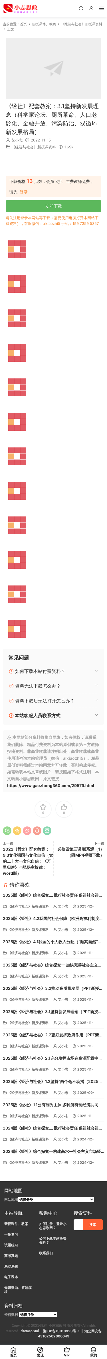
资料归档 (11, 1314)
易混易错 (11, 1266)
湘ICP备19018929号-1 (61, 1331)
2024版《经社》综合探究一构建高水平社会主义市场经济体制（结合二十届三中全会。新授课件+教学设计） (52, 1152)
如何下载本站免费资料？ (52, 1240)
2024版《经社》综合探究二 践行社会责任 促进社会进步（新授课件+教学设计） (53, 1129)
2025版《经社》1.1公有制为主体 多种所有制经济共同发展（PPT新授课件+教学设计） (52, 1105)
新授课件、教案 (16, 1224)
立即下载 (53, 206)
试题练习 (11, 1245)
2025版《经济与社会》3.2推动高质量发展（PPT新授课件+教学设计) (53, 989)
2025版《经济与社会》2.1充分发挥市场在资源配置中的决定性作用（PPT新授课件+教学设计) (52, 1059)
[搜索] (81, 8)
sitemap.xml (30, 1331)
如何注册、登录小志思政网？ (52, 1226)
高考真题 (11, 1255)
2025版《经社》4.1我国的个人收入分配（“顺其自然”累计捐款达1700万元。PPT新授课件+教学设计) (52, 942)
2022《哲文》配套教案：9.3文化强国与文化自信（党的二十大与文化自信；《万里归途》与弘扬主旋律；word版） (28, 861)
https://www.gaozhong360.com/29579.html (50, 785)
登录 (24, 192)
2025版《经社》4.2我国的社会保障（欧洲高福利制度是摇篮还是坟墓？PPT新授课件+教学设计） (53, 919)
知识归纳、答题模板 (18, 1289)
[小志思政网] (21, 8)
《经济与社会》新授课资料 (33, 147)
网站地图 (11, 1199)
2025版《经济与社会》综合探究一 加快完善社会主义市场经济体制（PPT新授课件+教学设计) (52, 965)
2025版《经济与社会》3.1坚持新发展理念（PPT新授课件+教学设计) (52, 1012)
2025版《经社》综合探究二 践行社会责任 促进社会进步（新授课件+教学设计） (53, 896)
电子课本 (11, 1277)
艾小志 (17, 140)
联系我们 (46, 1253)
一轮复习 (11, 1234)
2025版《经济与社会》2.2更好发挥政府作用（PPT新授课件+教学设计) (53, 1035)
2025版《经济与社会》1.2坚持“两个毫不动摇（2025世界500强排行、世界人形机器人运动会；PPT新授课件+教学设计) (52, 1082)
